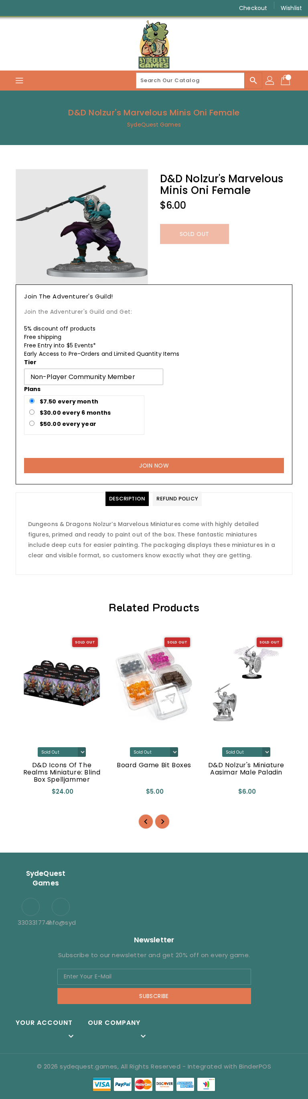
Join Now (154, 466)
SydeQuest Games (154, 125)
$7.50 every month (68, 401)
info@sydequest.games (61, 922)
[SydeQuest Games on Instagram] (28, 8)
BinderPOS (255, 1066)
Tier (30, 362)
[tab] (127, 499)
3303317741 (31, 922)
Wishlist (291, 8)
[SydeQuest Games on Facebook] (13, 8)
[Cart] (286, 81)
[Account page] (270, 81)
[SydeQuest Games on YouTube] (43, 8)
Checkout (253, 8)
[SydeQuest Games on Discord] (59, 8)
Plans (32, 389)
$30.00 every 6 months (74, 413)
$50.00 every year (67, 424)
